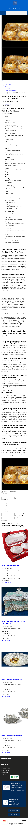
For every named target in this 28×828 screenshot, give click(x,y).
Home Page (5, 766)
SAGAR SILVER (15, 7)
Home (6, 86)
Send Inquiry (6, 83)
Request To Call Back (7, 85)
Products (7, 88)
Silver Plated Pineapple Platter (12, 679)
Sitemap (4, 774)
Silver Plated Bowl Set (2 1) (10, 565)
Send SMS (15, 814)
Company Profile (6, 768)
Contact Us (5, 772)
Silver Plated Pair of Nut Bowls (12, 735)
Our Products (5, 770)
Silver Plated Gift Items (11, 90)
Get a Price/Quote (6, 104)
